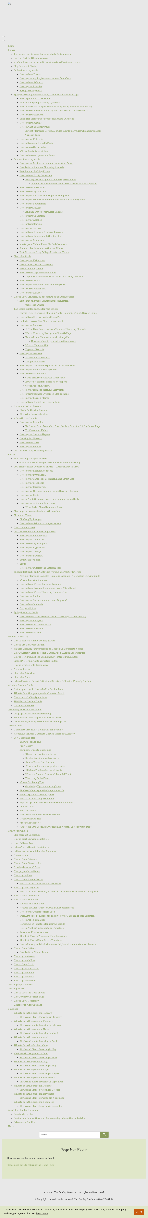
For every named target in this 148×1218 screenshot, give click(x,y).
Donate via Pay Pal (23, 1114)
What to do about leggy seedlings (37, 798)
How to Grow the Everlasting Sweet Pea (40, 317)
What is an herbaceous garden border (45, 766)
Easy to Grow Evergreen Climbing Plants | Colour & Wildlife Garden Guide (58, 313)
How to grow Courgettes (26, 887)
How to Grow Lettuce (25, 948)
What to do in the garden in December (34, 1102)
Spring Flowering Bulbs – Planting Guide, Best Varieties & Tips (46, 94)
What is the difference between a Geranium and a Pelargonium (64, 183)
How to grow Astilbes (30, 292)
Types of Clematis (34, 349)
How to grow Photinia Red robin (36, 470)
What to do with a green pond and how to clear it (39, 693)
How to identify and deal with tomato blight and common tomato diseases (58, 944)
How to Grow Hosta (30, 280)
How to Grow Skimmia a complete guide (40, 523)
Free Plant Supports (30, 822)
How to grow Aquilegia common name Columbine (45, 78)
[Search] (104, 1134)
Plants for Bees (21, 677)
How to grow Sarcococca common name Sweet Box (47, 479)
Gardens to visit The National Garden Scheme (38, 729)
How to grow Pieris (29, 495)
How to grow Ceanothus (32, 539)
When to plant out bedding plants (37, 794)
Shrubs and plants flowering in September (41, 1081)
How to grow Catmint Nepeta (35, 434)
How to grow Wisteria (31, 353)
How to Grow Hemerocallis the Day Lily (40, 236)
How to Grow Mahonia (31, 604)
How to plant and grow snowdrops (37, 155)
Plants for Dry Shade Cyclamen (36, 264)
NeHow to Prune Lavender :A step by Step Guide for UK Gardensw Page (62, 426)
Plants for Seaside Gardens (34, 410)
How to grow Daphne (30, 596)
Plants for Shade (22, 256)
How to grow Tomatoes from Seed (37, 912)
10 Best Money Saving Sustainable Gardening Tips (40, 721)
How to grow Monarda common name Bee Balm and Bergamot (52, 199)
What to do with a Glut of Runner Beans (40, 883)
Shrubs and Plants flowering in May (38, 1049)
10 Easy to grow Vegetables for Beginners (35, 851)
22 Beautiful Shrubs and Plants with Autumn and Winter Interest (47, 572)
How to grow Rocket (24, 980)
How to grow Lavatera (31, 555)
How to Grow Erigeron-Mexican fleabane (41, 232)
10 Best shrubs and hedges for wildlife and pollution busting (50, 462)
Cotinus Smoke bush (30, 559)
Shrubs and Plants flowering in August (39, 1073)
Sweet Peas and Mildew (37, 386)
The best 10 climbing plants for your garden (36, 309)
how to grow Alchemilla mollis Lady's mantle (43, 244)
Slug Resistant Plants (25, 66)
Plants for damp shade (31, 268)
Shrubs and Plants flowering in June (38, 1057)
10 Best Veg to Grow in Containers (31, 847)
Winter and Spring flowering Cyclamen (40, 102)
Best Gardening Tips (24, 738)
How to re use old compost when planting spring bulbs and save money (56, 106)
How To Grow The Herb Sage (29, 996)
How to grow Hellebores (32, 260)
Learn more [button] (42, 1213)
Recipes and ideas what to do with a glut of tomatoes (47, 907)
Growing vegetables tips (20, 984)
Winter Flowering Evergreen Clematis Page (48, 333)
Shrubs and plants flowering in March (39, 1033)
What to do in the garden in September (34, 1077)
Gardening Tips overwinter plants (43, 786)
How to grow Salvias (30, 228)
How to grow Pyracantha (33, 475)
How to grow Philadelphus (33, 535)
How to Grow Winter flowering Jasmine (40, 584)
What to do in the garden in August (32, 1069)
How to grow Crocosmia (32, 240)
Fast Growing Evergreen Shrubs (30, 458)
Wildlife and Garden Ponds (28, 701)
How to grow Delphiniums (33, 203)
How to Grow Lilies (29, 442)
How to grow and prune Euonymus (37, 503)
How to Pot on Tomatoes (32, 920)
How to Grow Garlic (24, 964)
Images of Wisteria (35, 361)
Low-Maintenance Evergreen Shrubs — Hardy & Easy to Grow (46, 466)
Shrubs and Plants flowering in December (41, 1106)
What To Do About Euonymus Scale (44, 507)
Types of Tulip (32, 135)
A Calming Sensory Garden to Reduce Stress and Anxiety (44, 733)
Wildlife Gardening (18, 636)
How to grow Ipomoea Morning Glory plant (42, 390)
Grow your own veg (18, 831)
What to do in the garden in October (32, 1085)
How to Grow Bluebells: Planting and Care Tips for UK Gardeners (53, 110)
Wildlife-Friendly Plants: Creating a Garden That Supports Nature (48, 649)
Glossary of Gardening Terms (40, 754)
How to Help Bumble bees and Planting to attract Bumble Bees (46, 657)
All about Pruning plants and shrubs (43, 770)
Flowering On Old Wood (37, 778)
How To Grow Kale (24, 843)
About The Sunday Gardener (23, 1110)
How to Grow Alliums (30, 123)
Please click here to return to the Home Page (30, 1165)
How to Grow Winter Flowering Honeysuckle (43, 592)
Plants (11, 50)
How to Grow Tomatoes (26, 899)
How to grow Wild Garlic (26, 968)
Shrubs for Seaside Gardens (34, 414)
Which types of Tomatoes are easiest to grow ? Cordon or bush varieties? (57, 916)
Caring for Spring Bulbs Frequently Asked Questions (47, 118)
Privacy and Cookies (24, 1122)
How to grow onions (24, 972)
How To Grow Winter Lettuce (35, 952)
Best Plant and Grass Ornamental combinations (45, 301)
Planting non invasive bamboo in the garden (37, 511)
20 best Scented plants (25, 418)
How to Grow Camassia (32, 114)
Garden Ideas (15, 725)
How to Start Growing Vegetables (31, 839)
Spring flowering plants (26, 70)
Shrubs (11, 454)
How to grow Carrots (24, 956)
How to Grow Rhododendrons (35, 624)
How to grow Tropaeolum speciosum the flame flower (47, 365)
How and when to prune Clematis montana (53, 341)
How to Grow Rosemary (26, 1001)
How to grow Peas (23, 875)
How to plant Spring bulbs (33, 147)
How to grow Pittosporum (33, 487)
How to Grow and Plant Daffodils (36, 143)
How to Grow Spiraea (30, 632)
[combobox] (69, 1134)
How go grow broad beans (27, 871)
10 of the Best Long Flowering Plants (33, 450)
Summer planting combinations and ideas (41, 248)
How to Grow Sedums (31, 224)
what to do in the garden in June (31, 1053)
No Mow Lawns (22, 669)
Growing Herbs (16, 988)
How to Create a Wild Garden (29, 644)
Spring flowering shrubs (26, 612)
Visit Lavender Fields (36, 430)
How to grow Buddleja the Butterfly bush (40, 568)
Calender (13, 1009)
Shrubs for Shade (23, 515)
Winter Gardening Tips (32, 782)
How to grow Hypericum (32, 547)
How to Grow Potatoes (25, 859)
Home (11, 46)
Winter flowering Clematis (33, 580)
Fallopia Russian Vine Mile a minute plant (41, 321)
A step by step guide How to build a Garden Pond (38, 689)
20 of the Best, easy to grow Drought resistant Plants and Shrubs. (47, 62)
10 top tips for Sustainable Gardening (32, 713)
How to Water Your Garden (39, 762)
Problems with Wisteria (37, 357)
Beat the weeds (28, 810)
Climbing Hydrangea (30, 519)
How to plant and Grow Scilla (35, 98)
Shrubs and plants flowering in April (38, 1041)
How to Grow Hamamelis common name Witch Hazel (48, 588)
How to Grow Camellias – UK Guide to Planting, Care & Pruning (53, 616)
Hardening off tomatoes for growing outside (42, 924)
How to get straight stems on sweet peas (46, 381)
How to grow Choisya (30, 551)
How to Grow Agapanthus (33, 191)
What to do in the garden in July (31, 1061)
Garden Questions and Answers (42, 758)
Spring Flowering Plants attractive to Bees (36, 661)
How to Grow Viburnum (32, 628)
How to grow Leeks (24, 976)
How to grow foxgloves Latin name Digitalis (42, 284)
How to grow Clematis (31, 325)
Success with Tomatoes (32, 903)
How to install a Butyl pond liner (30, 697)
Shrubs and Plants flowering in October (40, 1090)
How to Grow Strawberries (27, 863)
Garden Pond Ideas (24, 705)
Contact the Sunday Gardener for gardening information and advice (49, 1118)
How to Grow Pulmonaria (33, 288)
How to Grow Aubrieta (31, 82)
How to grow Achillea (31, 220)
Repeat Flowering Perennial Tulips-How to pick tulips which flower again (63, 131)
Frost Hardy (26, 746)
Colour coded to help (30, 742)
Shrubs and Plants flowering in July (38, 1065)
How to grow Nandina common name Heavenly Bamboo (49, 491)
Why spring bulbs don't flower (35, 151)
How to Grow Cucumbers (26, 895)
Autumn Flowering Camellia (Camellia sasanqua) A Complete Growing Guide (60, 576)
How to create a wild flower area (31, 665)
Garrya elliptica (28, 608)
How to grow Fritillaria (31, 139)
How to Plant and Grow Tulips (35, 127)
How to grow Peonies (30, 446)
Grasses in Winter (34, 305)
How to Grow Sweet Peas (33, 373)
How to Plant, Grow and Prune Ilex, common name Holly (49, 499)
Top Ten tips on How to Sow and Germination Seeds (46, 802)
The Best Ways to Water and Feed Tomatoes (43, 936)
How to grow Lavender (31, 422)
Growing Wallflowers (31, 438)
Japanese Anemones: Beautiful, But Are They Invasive (54, 276)
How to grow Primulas (31, 86)
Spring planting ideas (31, 90)
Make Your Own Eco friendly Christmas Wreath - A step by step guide (56, 827)
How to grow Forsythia (31, 620)
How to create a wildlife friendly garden (34, 640)
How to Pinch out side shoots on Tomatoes (42, 928)
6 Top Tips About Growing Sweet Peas (45, 377)
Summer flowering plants (27, 159)
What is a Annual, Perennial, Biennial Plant (48, 774)
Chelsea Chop (27, 806)
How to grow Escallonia (32, 483)
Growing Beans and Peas (27, 867)
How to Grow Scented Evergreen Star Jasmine (44, 394)
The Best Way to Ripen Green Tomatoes (41, 940)
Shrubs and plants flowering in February (40, 1025)
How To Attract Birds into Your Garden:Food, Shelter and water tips (49, 653)
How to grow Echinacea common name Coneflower (46, 163)
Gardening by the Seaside (27, 406)
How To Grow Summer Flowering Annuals (42, 167)
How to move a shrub (24, 527)
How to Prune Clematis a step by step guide (47, 337)
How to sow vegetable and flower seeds (40, 814)
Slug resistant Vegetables (27, 835)
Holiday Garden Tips (30, 818)
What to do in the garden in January (33, 1013)
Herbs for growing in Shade (28, 1005)
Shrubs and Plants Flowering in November (42, 1098)
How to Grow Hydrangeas (33, 543)
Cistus (23, 564)
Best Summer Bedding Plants (35, 171)
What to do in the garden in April (31, 1037)
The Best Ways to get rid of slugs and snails (42, 790)
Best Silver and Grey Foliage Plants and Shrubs (44, 252)
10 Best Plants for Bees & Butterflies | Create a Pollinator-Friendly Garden (52, 681)
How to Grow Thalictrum (32, 216)
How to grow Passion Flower (34, 398)
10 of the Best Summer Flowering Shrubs (35, 531)
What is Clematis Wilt (36, 345)
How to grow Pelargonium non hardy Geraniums (50, 179)
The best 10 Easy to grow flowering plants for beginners (42, 54)
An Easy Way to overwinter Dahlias (44, 212)
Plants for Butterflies (24, 673)
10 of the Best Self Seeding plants (31, 58)
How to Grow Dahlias (30, 207)
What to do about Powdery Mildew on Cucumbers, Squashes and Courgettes (59, 891)
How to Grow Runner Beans (28, 879)
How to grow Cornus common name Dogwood (43, 600)
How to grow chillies (24, 960)
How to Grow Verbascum (32, 187)
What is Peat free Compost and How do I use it (38, 717)
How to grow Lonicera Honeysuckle (38, 369)
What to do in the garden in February (33, 1021)
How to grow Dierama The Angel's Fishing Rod (44, 195)
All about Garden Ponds (20, 685)
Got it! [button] (139, 1212)
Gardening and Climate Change (24, 709)
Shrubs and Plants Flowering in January (41, 1017)
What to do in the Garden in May (31, 1045)
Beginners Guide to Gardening (35, 750)
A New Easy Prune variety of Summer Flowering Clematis (55, 329)
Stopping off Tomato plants (34, 932)
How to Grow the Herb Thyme (29, 992)
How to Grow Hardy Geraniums (36, 175)
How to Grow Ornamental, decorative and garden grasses (44, 297)
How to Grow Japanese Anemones (38, 272)
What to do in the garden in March (32, 1029)
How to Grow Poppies (30, 74)
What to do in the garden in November (34, 1094)
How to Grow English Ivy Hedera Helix (40, 402)
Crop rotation (21, 855)
